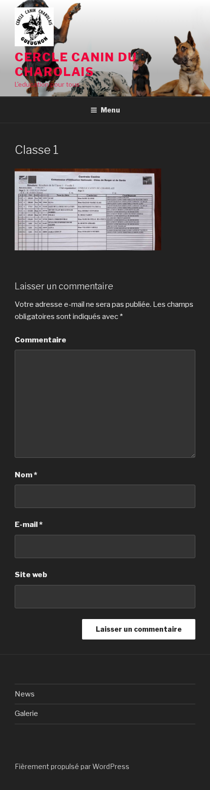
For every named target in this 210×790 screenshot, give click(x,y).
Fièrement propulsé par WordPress (72, 766)
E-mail (28, 524)
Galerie (26, 713)
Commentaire (40, 340)
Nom (26, 474)
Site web (31, 574)
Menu (110, 110)
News (25, 694)
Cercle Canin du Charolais (76, 64)
